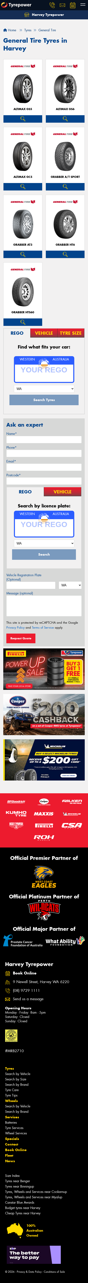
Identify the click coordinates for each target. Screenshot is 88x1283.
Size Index (12, 1176)
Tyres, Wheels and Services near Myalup (33, 1197)
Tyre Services (14, 1128)
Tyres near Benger (17, 1181)
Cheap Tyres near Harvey (23, 1213)
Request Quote (20, 638)
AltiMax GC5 (23, 177)
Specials (12, 1138)
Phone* (11, 447)
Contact (11, 1144)
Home (11, 30)
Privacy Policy (15, 628)
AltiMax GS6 (65, 109)
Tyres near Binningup (19, 1186)
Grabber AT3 (22, 245)
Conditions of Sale (54, 1272)
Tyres (9, 1068)
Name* (11, 434)
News (10, 1161)
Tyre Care (12, 1090)
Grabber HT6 (65, 245)
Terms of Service (43, 628)
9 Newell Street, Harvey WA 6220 (41, 982)
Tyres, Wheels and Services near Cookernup (36, 1192)
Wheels (11, 1101)
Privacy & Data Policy (29, 1272)
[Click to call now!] (52, 5)
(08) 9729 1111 (26, 990)
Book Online (16, 1150)
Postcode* (13, 475)
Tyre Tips (11, 1095)
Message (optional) (19, 593)
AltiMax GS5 (23, 109)
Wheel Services (16, 1133)
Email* (11, 461)
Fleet (9, 1155)
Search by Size (15, 1079)
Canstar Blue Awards (19, 1202)
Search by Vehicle (17, 1074)
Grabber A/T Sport (65, 177)
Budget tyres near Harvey (22, 1208)
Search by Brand (16, 1084)
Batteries (11, 1122)
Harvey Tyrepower (47, 14)
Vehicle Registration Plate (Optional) (23, 577)
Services (12, 1117)
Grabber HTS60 (22, 312)
